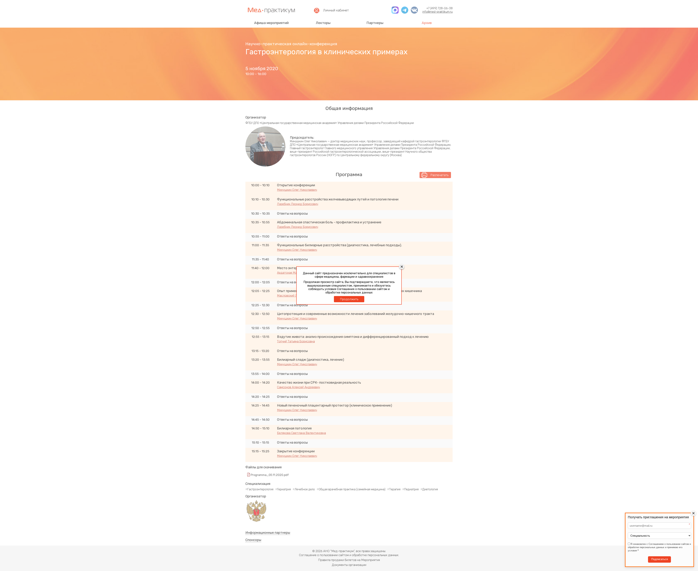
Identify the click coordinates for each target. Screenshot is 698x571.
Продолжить (349, 299)
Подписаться (659, 559)
